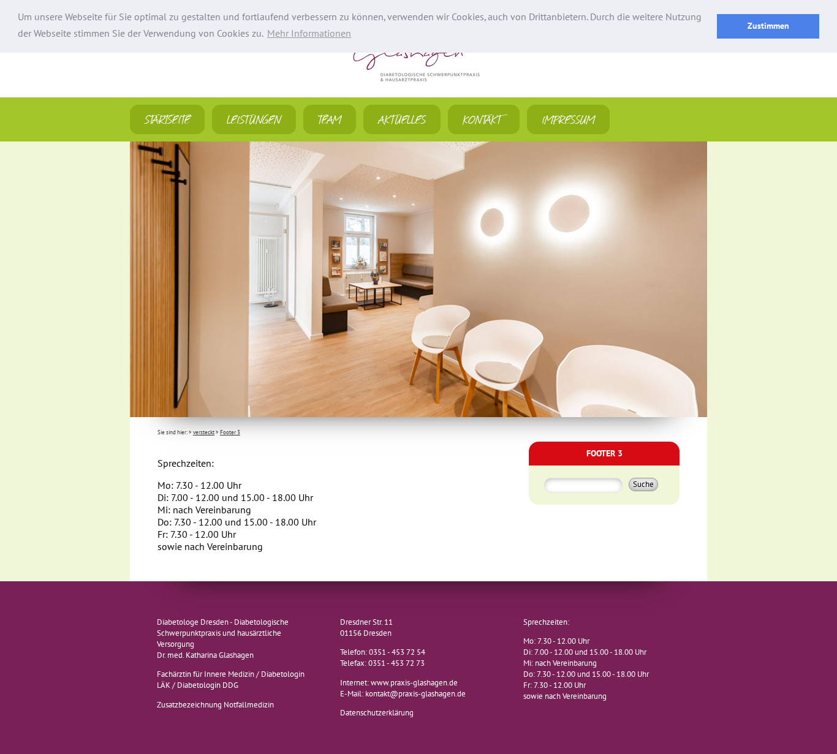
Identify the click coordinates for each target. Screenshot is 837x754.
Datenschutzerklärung (377, 713)
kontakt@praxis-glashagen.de (415, 694)
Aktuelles (402, 119)
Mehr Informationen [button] (309, 33)
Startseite (167, 119)
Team (329, 119)
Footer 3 (230, 432)
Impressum (568, 119)
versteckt (203, 432)
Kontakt (484, 119)
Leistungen (254, 119)
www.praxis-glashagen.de (414, 683)
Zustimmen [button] (768, 26)
